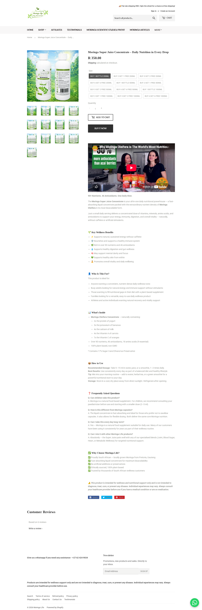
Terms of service (43, 596)
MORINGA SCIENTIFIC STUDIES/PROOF (106, 30)
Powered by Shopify (55, 607)
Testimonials (74, 30)
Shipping (92, 63)
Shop (41, 30)
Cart (169, 18)
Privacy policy (72, 596)
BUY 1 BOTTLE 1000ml (152, 89)
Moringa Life (39, 607)
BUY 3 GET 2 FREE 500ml (101, 89)
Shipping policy (33, 599)
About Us (46, 599)
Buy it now (100, 128)
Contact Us (57, 599)
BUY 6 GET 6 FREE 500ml (127, 89)
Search (30, 596)
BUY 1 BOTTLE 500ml (126, 83)
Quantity (92, 103)
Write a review (35, 528)
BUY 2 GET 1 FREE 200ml (124, 76)
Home (30, 30)
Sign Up (144, 571)
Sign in (153, 11)
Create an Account (167, 11)
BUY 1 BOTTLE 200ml (99, 76)
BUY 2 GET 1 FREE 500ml (150, 83)
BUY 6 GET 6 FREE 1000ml (156, 96)
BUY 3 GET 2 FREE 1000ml (129, 96)
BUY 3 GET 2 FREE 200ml (150, 76)
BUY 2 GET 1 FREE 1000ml (101, 96)
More (157, 30)
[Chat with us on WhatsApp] (194, 602)
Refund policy (58, 596)
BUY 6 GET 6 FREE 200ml (101, 83)
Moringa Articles (140, 30)
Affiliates (56, 30)
